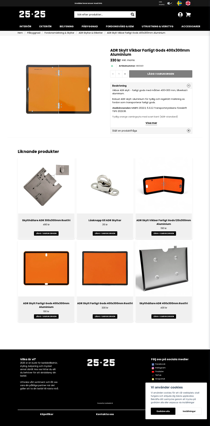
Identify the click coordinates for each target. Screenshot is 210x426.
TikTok (158, 375)
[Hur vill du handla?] (170, 3)
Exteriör (45, 26)
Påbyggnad (90, 26)
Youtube (159, 371)
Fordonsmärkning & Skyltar (59, 32)
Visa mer (151, 123)
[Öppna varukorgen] (188, 15)
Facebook (160, 364)
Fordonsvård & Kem (120, 26)
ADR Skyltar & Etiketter (91, 32)
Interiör (25, 26)
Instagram (160, 367)
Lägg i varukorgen (46, 233)
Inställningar (189, 411)
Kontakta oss (105, 414)
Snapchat (160, 378)
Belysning (67, 26)
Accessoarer (190, 26)
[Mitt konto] (180, 15)
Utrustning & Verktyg (157, 26)
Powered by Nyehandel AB (105, 403)
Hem (20, 32)
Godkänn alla (163, 411)
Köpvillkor (46, 414)
